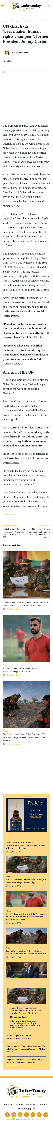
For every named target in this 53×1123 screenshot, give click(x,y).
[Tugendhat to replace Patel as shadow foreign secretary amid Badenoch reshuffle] (26, 970)
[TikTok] (26, 1114)
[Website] (39, 1114)
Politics (8, 948)
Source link (9, 514)
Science (8, 911)
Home (5, 20)
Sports (8, 876)
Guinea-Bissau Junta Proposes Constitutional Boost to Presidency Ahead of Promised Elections (25, 845)
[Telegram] (26, 787)
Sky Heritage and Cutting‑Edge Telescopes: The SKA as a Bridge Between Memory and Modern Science (26, 917)
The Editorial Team (18, 1017)
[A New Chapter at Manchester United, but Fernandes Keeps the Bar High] (26, 899)
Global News (13, 20)
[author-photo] (7, 851)
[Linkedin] (26, 774)
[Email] (26, 781)
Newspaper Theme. (39, 1119)
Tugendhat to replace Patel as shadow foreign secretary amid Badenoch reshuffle (26, 952)
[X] (26, 761)
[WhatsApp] (26, 767)
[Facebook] (26, 754)
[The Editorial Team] (7, 53)
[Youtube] (45, 1114)
